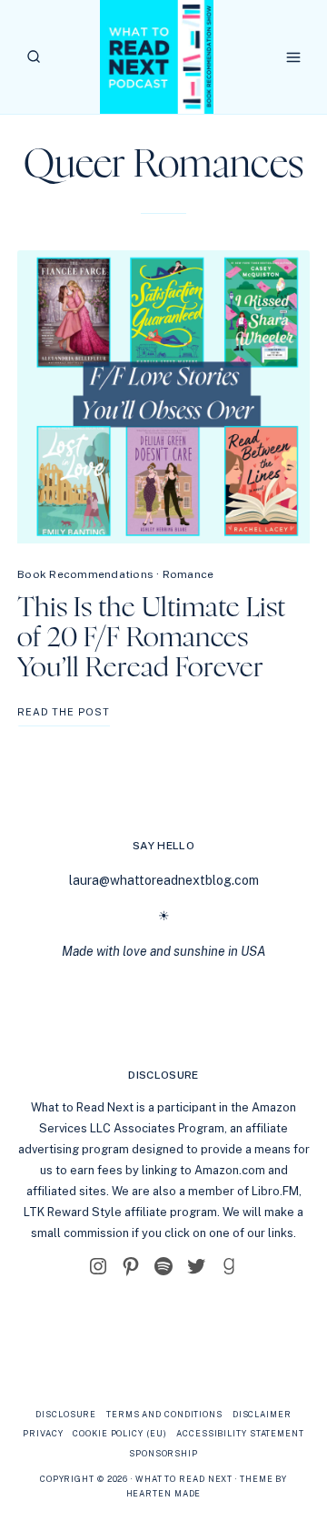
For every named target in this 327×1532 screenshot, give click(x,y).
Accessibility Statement (240, 1433)
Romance (188, 574)
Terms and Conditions (164, 1414)
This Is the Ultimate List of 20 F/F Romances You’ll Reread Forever (151, 638)
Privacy (43, 1433)
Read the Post (63, 715)
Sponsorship (163, 1453)
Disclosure (65, 1414)
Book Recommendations (85, 574)
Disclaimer (262, 1414)
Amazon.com (229, 1170)
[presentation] (163, 396)
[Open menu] (293, 57)
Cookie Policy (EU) (119, 1433)
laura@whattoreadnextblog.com (164, 880)
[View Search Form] (33, 56)
